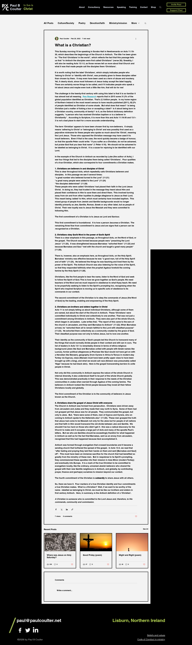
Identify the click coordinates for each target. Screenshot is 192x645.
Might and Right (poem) (130, 555)
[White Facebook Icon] (20, 630)
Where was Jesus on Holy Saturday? (59, 556)
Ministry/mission (118, 23)
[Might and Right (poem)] (132, 542)
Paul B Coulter (15, 7)
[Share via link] (72, 509)
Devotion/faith (97, 23)
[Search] (160, 7)
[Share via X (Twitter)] (61, 509)
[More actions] (135, 38)
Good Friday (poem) (92, 555)
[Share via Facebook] (56, 509)
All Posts (48, 23)
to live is (28, 5)
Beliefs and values (156, 635)
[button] (145, 23)
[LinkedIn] (35, 630)
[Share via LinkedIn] (67, 509)
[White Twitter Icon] (27, 630)
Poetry (82, 23)
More (134, 23)
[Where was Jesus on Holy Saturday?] (60, 542)
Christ (28, 9)
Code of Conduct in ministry (151, 639)
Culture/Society (66, 23)
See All (145, 529)
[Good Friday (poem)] (96, 542)
